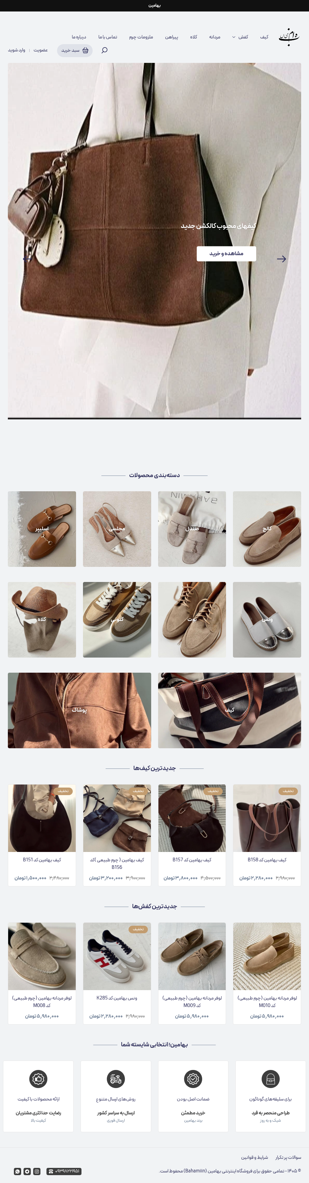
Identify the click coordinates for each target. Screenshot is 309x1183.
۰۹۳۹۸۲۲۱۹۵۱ (67, 1171)
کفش (243, 37)
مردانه (214, 37)
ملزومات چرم (141, 37)
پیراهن (171, 37)
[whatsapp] (17, 1171)
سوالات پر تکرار (288, 1157)
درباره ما (79, 37)
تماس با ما (107, 37)
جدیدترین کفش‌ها (154, 906)
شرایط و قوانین (254, 1157)
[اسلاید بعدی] (281, 259)
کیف (264, 37)
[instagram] (36, 1171)
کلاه (193, 37)
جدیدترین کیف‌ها (154, 768)
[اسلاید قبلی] (27, 259)
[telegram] (27, 1171)
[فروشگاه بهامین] (289, 37)
